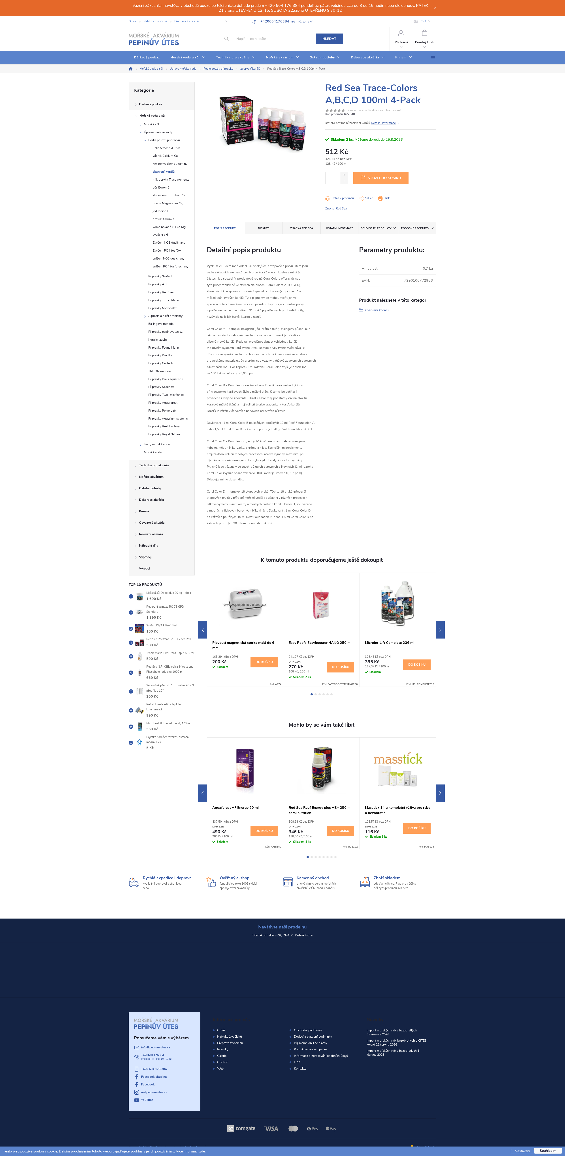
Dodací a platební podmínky (313, 1036)
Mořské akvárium (151, 477)
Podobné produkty (415, 228)
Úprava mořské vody (158, 132)
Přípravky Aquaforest (162, 403)
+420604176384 (152, 1055)
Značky (161, 569)
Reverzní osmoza (151, 534)
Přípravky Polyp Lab (162, 411)
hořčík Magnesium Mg (168, 203)
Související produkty (376, 228)
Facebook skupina (154, 1077)
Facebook (148, 1084)
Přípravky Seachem (161, 387)
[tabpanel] (245, 630)
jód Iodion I (160, 211)
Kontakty (300, 1068)
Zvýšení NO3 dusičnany (169, 243)
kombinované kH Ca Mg (169, 227)
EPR (297, 1062)
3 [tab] (319, 694)
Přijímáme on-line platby (310, 1043)
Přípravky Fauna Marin (163, 347)
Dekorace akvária (151, 500)
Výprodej (145, 557)
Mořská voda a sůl (152, 116)
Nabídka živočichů (155, 21)
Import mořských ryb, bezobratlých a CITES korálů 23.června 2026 (397, 1042)
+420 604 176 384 (154, 1069)
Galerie (221, 1056)
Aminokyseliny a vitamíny (170, 164)
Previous (202, 630)
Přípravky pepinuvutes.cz (165, 332)
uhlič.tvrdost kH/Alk (166, 148)
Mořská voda (153, 452)
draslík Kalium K (164, 219)
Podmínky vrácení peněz (310, 1049)
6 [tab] (331, 694)
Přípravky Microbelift (162, 308)
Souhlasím (548, 1150)
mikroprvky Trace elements (171, 179)
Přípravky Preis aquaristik (165, 379)
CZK (423, 21)
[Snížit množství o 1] (344, 181)
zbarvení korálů (164, 172)
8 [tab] (335, 857)
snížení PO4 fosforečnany (170, 266)
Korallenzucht (157, 340)
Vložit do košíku (384, 178)
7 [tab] (331, 857)
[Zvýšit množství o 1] (344, 175)
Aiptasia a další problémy (165, 316)
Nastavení (522, 1151)
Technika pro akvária (154, 465)
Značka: (336, 209)
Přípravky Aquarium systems (168, 418)
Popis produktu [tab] (225, 228)
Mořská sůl (151, 124)
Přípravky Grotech (160, 363)
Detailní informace (383, 123)
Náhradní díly (148, 545)
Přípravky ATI (157, 284)
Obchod (222, 1062)
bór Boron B (161, 187)
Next (440, 630)
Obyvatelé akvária (152, 523)
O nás (132, 21)
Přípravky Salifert (160, 276)
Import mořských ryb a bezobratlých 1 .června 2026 (393, 1053)
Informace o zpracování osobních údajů (321, 1056)
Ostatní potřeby (150, 488)
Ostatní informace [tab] (339, 228)
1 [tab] (312, 694)
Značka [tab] (301, 228)
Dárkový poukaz (150, 104)
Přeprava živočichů (186, 21)
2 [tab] (316, 694)
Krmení (144, 511)
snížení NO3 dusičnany (168, 258)
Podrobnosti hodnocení (384, 110)
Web (220, 1068)
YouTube (147, 1100)
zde (202, 1151)
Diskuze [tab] (263, 228)
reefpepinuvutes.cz (154, 1092)
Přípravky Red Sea (160, 292)
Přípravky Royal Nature (164, 434)
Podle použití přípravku (164, 140)
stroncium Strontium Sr (169, 195)
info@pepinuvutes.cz (155, 1047)
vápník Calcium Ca (165, 156)
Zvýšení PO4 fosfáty (167, 250)
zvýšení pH (160, 235)
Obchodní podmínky (308, 1030)
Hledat (329, 38)
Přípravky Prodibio (160, 355)
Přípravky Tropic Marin (163, 300)
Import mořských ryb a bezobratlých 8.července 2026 (392, 1032)
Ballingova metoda (160, 324)
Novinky (222, 1049)
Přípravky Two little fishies (166, 395)
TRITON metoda (159, 371)
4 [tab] (323, 694)
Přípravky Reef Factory (164, 426)
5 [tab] (327, 694)
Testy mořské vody (157, 444)
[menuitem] (147, 57)
